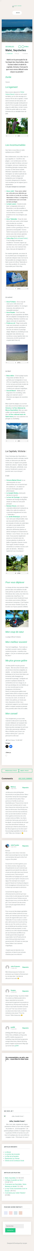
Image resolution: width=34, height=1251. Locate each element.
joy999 (13, 1027)
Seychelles (9, 46)
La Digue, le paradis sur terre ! (14, 1180)
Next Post (24, 770)
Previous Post (11, 770)
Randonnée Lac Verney (12, 1158)
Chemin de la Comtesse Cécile (14, 1160)
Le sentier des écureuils (12, 1154)
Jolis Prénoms (15, 966)
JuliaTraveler (10, 53)
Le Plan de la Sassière (12, 1156)
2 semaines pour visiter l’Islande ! (15, 1193)
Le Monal (8, 1152)
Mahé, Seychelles (10, 1178)
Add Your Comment (25, 778)
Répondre (25, 787)
